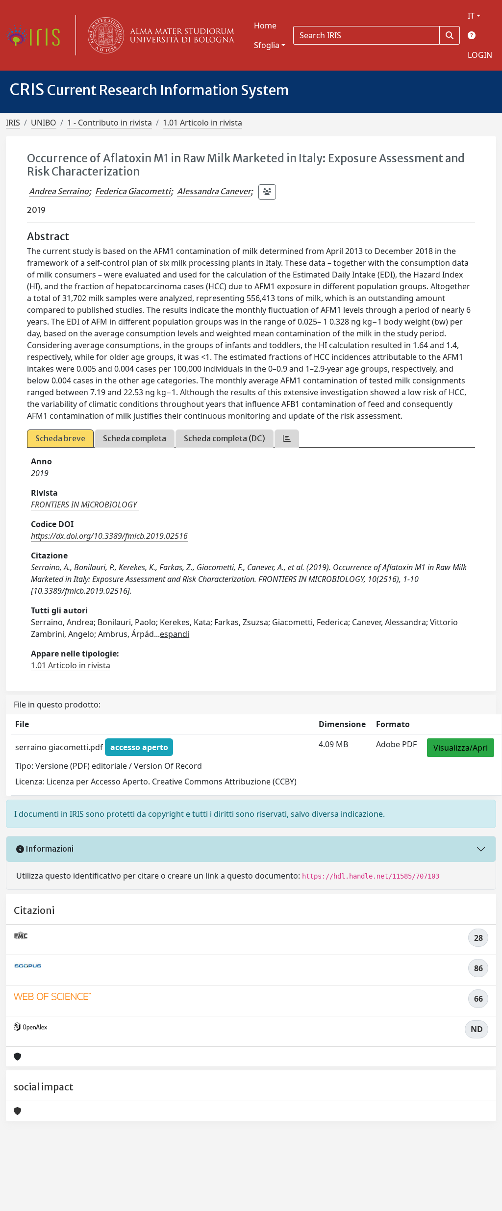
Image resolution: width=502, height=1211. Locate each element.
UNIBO (43, 122)
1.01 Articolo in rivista (202, 122)
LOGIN (480, 55)
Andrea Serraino (59, 191)
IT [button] (471, 15)
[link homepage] (37, 35)
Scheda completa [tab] (134, 438)
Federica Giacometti (133, 191)
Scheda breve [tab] (60, 438)
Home (265, 25)
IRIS (13, 122)
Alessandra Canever (214, 191)
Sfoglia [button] (266, 45)
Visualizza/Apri (460, 747)
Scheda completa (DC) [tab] (224, 438)
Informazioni (49, 849)
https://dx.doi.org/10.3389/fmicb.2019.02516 (109, 535)
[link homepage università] (158, 35)
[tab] (287, 438)
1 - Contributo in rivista (109, 122)
